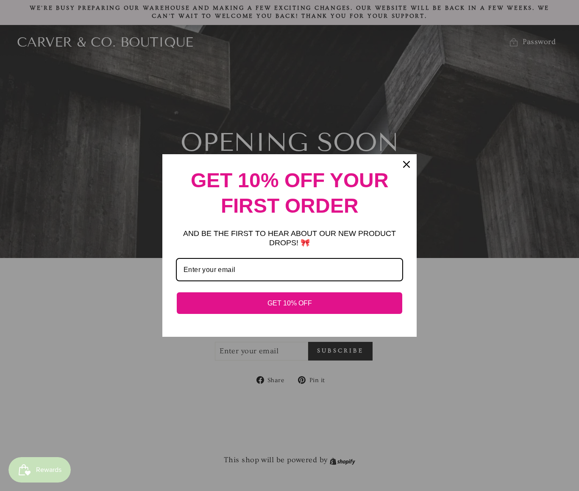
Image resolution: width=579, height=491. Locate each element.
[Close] (406, 164)
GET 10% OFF (289, 303)
